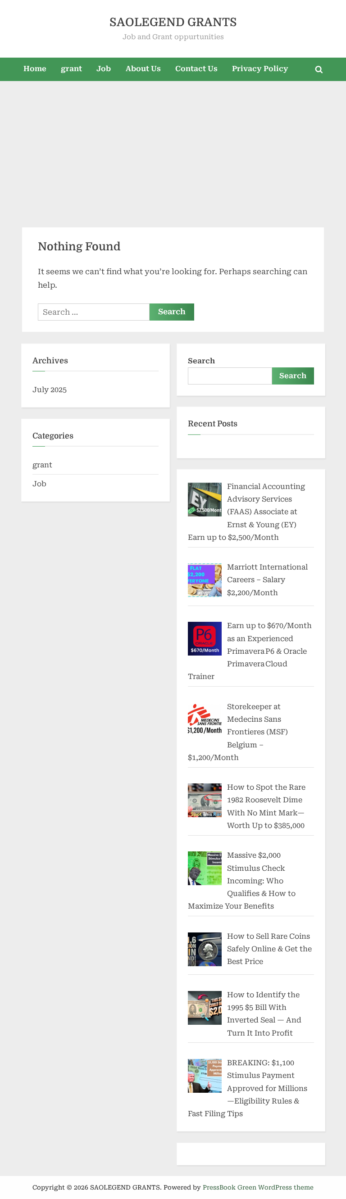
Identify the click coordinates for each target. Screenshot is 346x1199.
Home (34, 68)
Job (103, 68)
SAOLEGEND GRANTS (173, 22)
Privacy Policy (260, 68)
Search (201, 361)
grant (71, 68)
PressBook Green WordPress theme (258, 1187)
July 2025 (49, 389)
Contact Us (196, 68)
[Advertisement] (173, 149)
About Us (143, 68)
